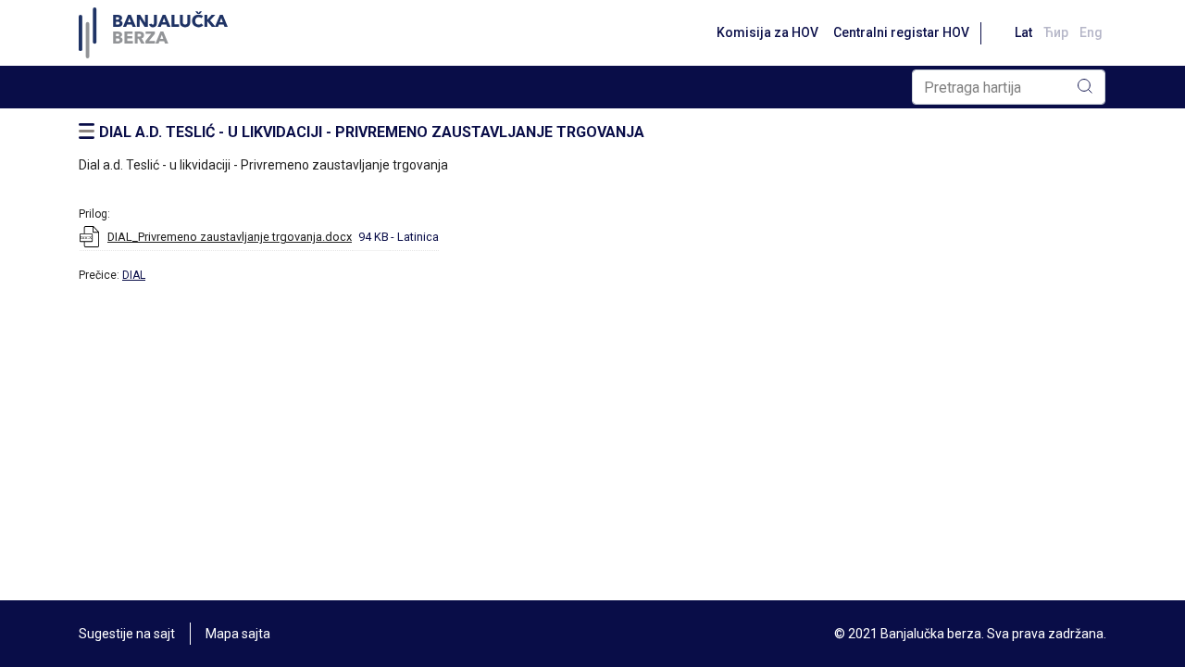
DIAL (133, 275)
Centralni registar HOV (901, 32)
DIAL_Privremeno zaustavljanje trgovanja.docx (229, 237)
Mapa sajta (238, 633)
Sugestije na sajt (127, 633)
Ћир (1055, 32)
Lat (1023, 32)
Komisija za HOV (767, 32)
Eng (1091, 32)
